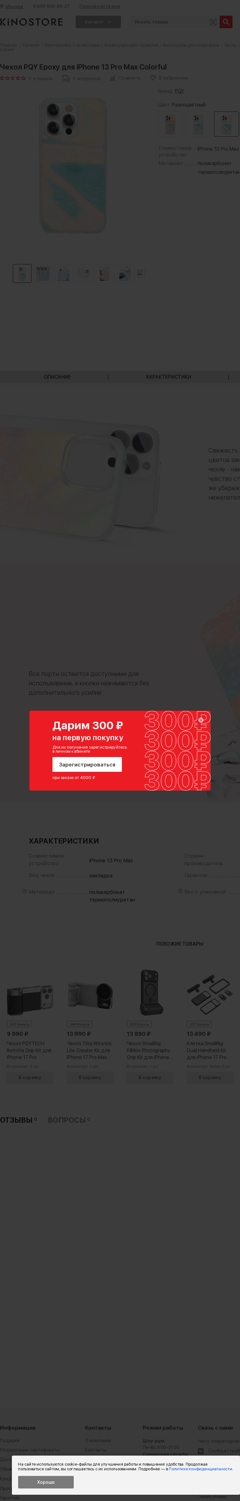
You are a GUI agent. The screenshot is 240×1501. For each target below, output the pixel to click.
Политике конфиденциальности (200, 1469)
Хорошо (46, 1482)
